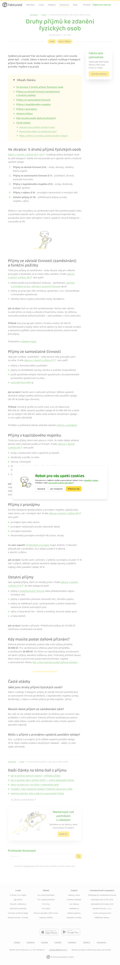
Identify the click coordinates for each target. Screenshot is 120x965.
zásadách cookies (91, 480)
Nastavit (42, 488)
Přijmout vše (75, 488)
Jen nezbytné (57, 488)
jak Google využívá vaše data (60, 483)
